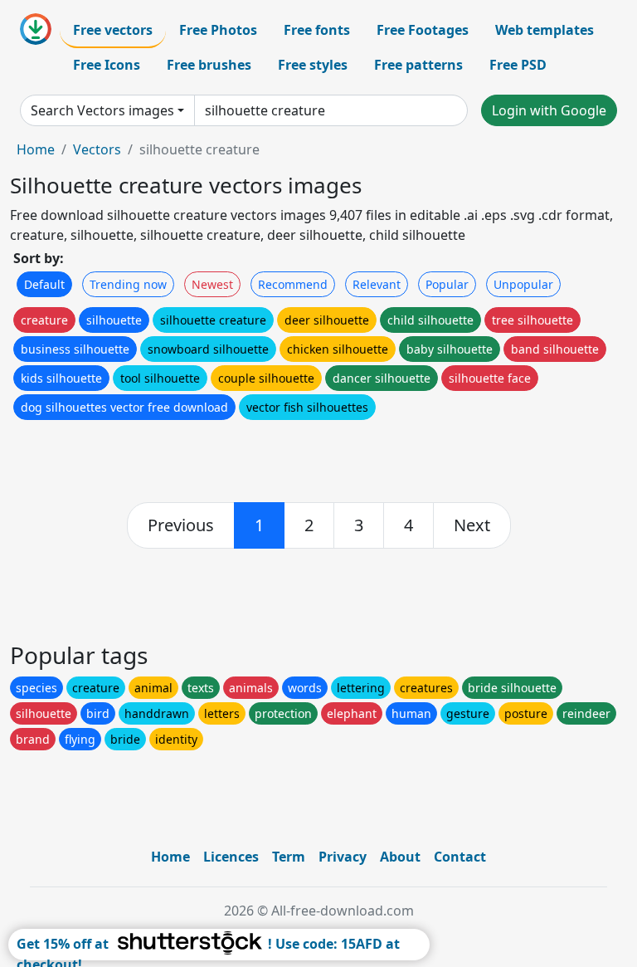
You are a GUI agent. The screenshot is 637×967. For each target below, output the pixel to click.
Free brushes (209, 65)
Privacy (342, 856)
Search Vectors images (102, 110)
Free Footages (423, 30)
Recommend (293, 284)
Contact (460, 856)
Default (44, 284)
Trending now (128, 284)
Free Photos (218, 30)
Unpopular (523, 284)
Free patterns (418, 65)
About (400, 856)
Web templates (544, 30)
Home (36, 149)
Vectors (97, 149)
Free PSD (518, 65)
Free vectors (113, 30)
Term (288, 856)
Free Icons (106, 65)
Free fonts (317, 30)
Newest (212, 284)
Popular (447, 284)
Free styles (313, 65)
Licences (231, 856)
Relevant (377, 284)
